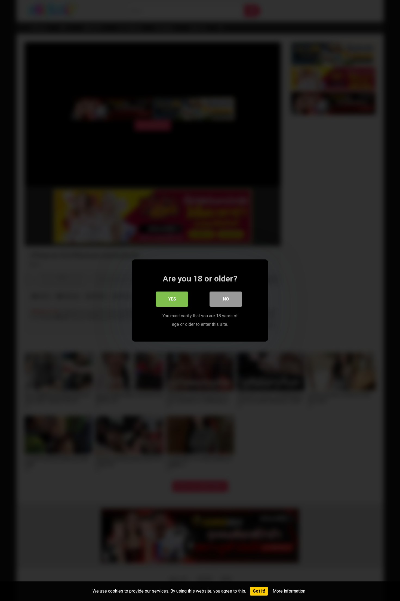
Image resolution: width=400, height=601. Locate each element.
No (226, 299)
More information (289, 591)
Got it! (259, 591)
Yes (172, 299)
